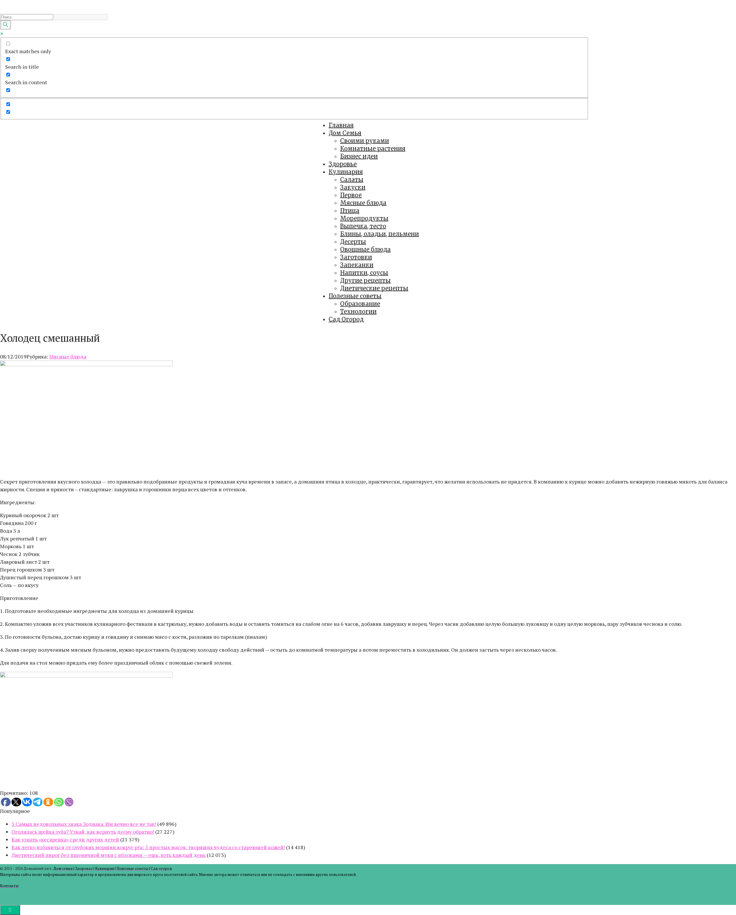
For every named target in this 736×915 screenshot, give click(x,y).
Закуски (352, 187)
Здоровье (343, 164)
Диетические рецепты (374, 288)
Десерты (353, 241)
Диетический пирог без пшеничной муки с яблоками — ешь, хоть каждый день (109, 854)
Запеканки (356, 264)
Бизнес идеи (359, 156)
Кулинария (346, 171)
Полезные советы (355, 296)
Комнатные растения (372, 148)
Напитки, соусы (364, 272)
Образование (360, 303)
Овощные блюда (365, 249)
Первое (351, 195)
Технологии (358, 311)
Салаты (351, 179)
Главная (341, 125)
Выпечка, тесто (363, 226)
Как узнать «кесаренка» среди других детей (65, 839)
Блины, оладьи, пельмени (379, 233)
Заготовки (356, 257)
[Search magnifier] (5, 24)
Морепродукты (364, 218)
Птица (349, 210)
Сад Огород (346, 319)
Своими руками (364, 140)
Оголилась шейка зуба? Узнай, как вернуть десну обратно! (83, 831)
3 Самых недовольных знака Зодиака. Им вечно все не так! (84, 823)
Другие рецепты (365, 280)
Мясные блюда (363, 202)
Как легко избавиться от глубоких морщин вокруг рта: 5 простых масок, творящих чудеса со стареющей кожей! (148, 847)
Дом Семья (345, 133)
